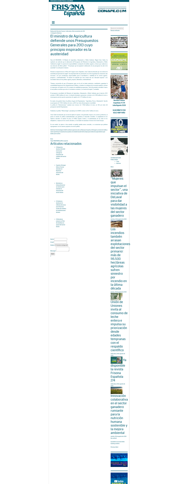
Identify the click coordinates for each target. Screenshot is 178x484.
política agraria (64, 141)
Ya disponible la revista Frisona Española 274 (118, 370)
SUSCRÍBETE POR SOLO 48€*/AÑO (119, 111)
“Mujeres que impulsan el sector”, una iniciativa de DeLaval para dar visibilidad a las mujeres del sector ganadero (119, 197)
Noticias (59, 33)
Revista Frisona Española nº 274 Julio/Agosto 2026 (119, 102)
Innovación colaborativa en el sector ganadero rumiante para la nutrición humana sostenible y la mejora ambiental (119, 414)
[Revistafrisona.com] (68, 10)
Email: (52, 242)
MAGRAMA (57, 141)
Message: (53, 251)
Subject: (52, 245)
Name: (52, 239)
